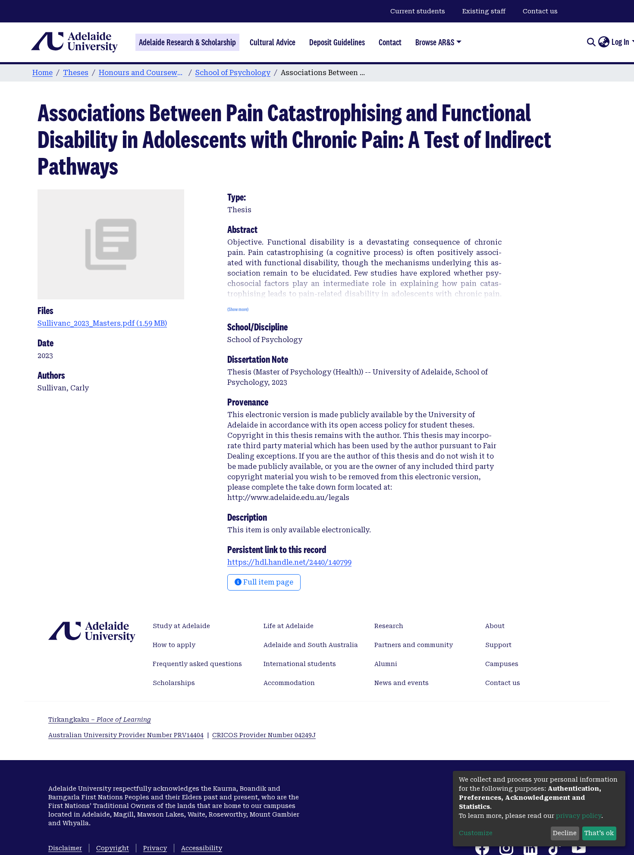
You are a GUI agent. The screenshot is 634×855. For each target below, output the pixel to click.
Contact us (540, 11)
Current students (417, 11)
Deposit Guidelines (337, 42)
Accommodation (289, 682)
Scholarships (174, 682)
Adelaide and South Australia (311, 644)
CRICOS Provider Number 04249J (264, 735)
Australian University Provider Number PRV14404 (126, 735)
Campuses (501, 663)
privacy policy (578, 815)
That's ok (599, 833)
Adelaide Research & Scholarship (187, 42)
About (495, 625)
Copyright (112, 848)
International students (300, 663)
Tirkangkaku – (99, 719)
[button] (603, 42)
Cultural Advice (272, 42)
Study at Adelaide (181, 625)
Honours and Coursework (142, 73)
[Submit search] (591, 42)
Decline (565, 833)
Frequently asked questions (197, 663)
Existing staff (483, 11)
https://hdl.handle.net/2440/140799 (289, 562)
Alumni (385, 663)
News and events (401, 682)
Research (388, 625)
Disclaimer (65, 848)
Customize (476, 833)
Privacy (155, 848)
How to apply (174, 644)
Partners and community (413, 644)
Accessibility (201, 848)
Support (498, 644)
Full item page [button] (267, 582)
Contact (390, 42)
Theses (75, 73)
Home (42, 73)
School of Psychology (232, 73)
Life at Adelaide (289, 625)
